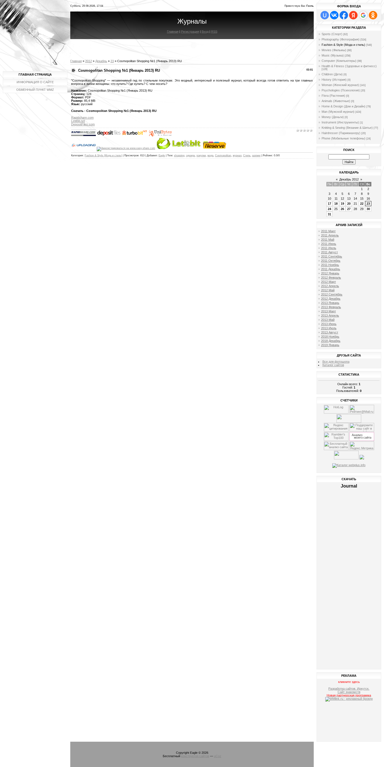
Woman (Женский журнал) (340, 85)
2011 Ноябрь (330, 265)
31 (329, 214)
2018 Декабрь (330, 340)
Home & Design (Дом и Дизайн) (343, 106)
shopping (179, 155)
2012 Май (328, 290)
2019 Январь (330, 345)
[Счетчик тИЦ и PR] (361, 439)
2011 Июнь (328, 243)
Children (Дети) (332, 74)
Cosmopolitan (223, 155)
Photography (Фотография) (341, 39)
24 (329, 209)
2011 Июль (328, 248)
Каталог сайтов (333, 365)
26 (342, 209)
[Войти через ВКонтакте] (334, 15)
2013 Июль (328, 328)
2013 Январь (330, 302)
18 (336, 203)
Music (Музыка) (333, 55)
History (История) (334, 79)
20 (349, 203)
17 (329, 203)
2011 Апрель (330, 235)
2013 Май (328, 319)
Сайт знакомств (349, 692)
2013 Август (329, 332)
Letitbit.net (78, 121)
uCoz (217, 756)
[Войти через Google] (363, 15)
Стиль (246, 155)
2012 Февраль (331, 277)
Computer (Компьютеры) (339, 60)
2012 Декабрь (330, 298)
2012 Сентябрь (331, 294)
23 (112, 61)
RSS (214, 31)
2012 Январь (330, 273)
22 (361, 203)
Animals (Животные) (336, 101)
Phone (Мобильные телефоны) (343, 138)
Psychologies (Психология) (341, 90)
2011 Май (327, 239)
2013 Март (328, 311)
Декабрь (101, 61)
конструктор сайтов (195, 756)
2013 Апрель (330, 315)
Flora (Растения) (333, 95)
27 (349, 209)
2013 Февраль (331, 307)
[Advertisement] (349, 722)
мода (210, 155)
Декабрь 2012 (349, 179)
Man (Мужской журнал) (338, 111)
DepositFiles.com (83, 124)
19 (342, 203)
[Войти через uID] (324, 15)
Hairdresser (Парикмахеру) (341, 133)
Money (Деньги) (333, 117)
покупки (201, 155)
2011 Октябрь (330, 260)
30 (368, 209)
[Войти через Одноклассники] (373, 15)
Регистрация (190, 31)
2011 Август (329, 252)
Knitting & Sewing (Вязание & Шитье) (347, 127)
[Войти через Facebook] (344, 15)
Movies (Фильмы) (334, 50)
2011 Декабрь (330, 269)
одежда (190, 155)
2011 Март (328, 231)
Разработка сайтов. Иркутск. (348, 688)
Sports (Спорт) (332, 34)
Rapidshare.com (82, 117)
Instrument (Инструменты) (340, 122)
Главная (173, 31)
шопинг (256, 155)
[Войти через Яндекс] (353, 15)
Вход (205, 31)
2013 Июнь (328, 324)
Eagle (162, 155)
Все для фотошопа (335, 361)
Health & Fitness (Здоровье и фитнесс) (349, 66)
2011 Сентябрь (331, 256)
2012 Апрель (330, 286)
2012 (88, 61)
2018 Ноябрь (330, 336)
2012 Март (328, 281)
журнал (237, 155)
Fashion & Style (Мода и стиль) (103, 155)
